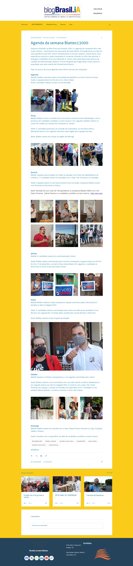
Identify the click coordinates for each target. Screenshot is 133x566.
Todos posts (24, 25)
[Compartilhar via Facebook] (32, 456)
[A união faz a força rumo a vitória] (35, 484)
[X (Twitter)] (31, 558)
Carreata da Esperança (95, 495)
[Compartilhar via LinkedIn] (41, 456)
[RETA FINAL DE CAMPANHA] (67, 484)
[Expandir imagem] (42, 100)
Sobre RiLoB (98, 9)
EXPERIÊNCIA (35, 449)
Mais (71, 25)
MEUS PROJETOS (37, 25)
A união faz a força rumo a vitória (34, 496)
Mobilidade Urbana (51, 25)
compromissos (53, 445)
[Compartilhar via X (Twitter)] (36, 456)
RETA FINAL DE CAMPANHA (66, 495)
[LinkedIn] (41, 558)
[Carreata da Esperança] (98, 484)
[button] (110, 24)
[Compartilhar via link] (46, 456)
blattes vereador (50, 441)
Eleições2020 (81, 441)
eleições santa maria (38, 445)
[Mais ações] (101, 37)
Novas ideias (92, 441)
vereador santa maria (66, 441)
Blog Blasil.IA (98, 13)
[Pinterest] (46, 558)
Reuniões (63, 25)
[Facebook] (26, 558)
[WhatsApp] (36, 558)
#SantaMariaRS (37, 441)
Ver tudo (109, 473)
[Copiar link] (51, 558)
